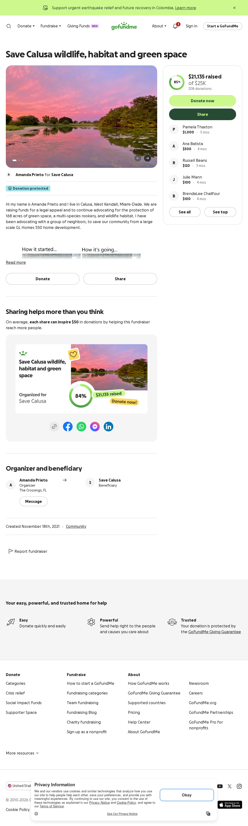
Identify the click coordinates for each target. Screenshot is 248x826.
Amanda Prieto (33, 480)
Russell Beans (195, 160)
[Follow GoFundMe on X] (229, 786)
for (44, 174)
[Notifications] (175, 26)
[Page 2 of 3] (19, 160)
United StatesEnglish (31, 786)
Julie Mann (192, 177)
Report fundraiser (31, 551)
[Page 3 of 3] (22, 160)
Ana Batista (193, 143)
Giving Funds (82, 26)
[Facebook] (68, 426)
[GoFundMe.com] (124, 26)
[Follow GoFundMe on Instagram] (239, 786)
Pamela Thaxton (197, 127)
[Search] (9, 26)
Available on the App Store (229, 805)
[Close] (234, 8)
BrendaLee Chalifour (201, 193)
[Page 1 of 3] (14, 160)
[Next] (147, 158)
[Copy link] (54, 426)
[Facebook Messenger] (95, 426)
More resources (20, 753)
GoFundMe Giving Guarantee (214, 632)
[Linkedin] (108, 426)
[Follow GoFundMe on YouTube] (220, 786)
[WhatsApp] (81, 426)
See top (220, 212)
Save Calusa (110, 480)
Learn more (185, 8)
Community (76, 526)
